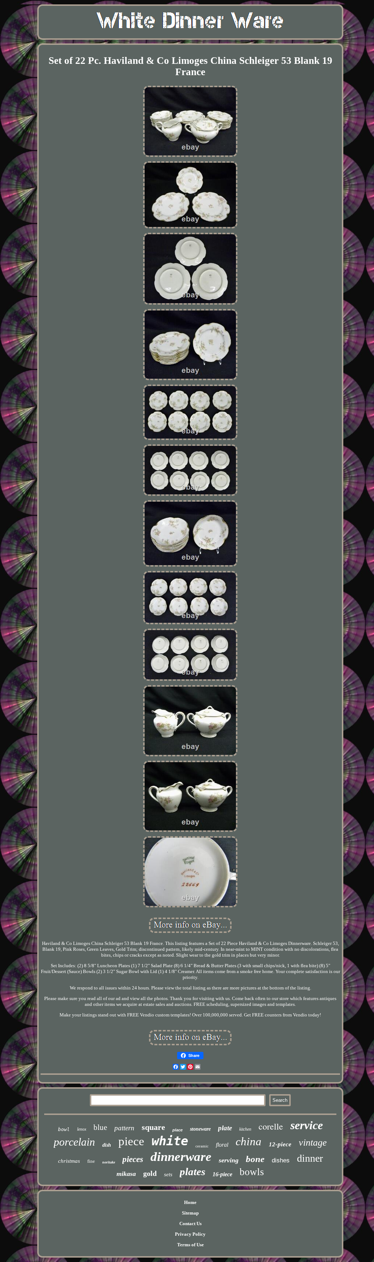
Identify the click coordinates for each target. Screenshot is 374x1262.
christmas (69, 1161)
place (177, 1130)
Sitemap (190, 1213)
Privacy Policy (190, 1234)
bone (255, 1159)
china (249, 1141)
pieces (132, 1159)
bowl (64, 1129)
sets (168, 1174)
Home (190, 1202)
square (153, 1127)
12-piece (280, 1144)
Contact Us (190, 1223)
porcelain (74, 1142)
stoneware (200, 1129)
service (306, 1125)
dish (106, 1145)
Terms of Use (190, 1244)
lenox (81, 1129)
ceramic (202, 1146)
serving (228, 1160)
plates (192, 1171)
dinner (310, 1158)
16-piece (222, 1174)
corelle (271, 1126)
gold (150, 1173)
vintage (313, 1142)
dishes (281, 1160)
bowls (252, 1171)
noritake (108, 1162)
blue (100, 1127)
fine (91, 1161)
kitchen (245, 1129)
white (170, 1141)
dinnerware (180, 1157)
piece (131, 1141)
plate (225, 1128)
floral (222, 1145)
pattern (124, 1128)
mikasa (126, 1173)
